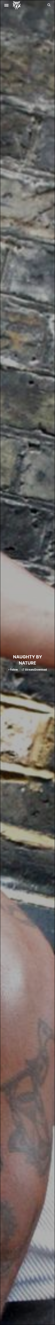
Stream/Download (36, 669)
